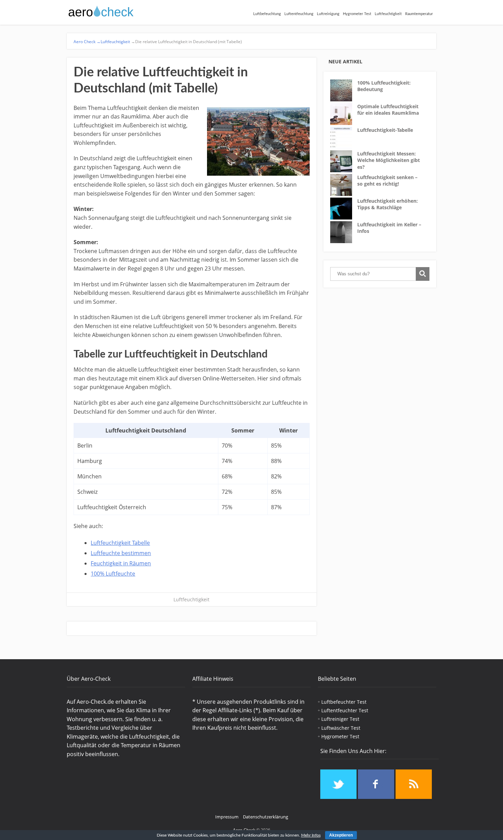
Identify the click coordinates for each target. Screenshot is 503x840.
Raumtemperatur (419, 14)
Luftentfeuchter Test (344, 710)
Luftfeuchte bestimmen (121, 553)
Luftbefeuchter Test (343, 702)
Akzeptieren (341, 835)
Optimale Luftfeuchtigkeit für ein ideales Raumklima (388, 109)
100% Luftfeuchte (113, 573)
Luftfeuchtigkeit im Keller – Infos (389, 228)
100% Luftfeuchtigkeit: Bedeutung (384, 86)
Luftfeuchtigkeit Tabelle (120, 543)
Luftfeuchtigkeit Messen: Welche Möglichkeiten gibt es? (388, 160)
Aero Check (87, 42)
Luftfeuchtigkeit (388, 14)
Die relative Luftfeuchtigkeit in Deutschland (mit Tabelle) (186, 42)
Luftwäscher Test (340, 728)
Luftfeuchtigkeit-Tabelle (385, 130)
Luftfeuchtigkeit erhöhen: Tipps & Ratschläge (387, 204)
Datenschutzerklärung (265, 817)
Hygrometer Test (357, 14)
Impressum (226, 817)
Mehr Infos (311, 835)
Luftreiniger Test (340, 719)
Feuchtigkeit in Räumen (121, 563)
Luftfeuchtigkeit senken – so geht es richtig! (387, 180)
